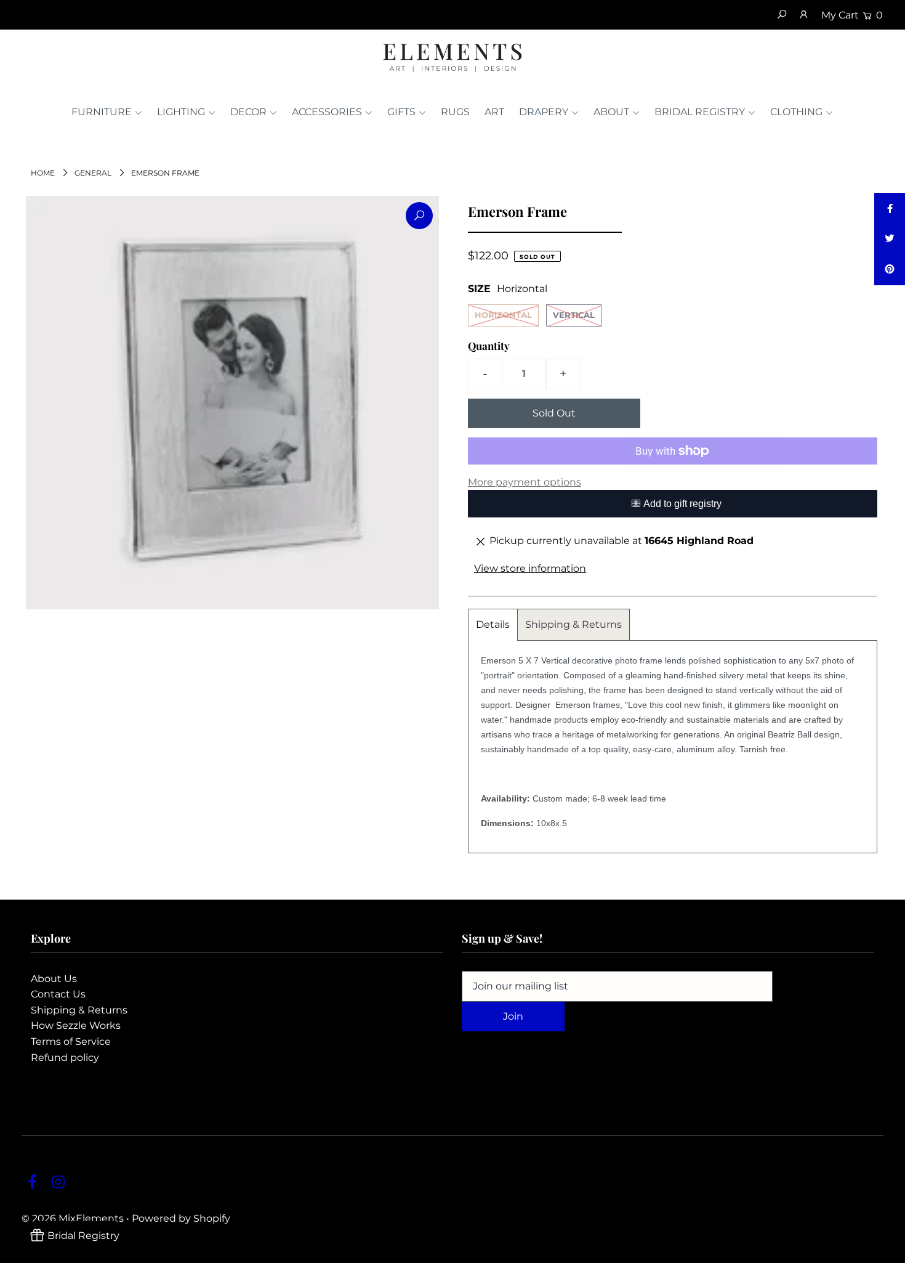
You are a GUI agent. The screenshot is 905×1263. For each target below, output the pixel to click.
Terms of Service (71, 1041)
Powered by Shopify (181, 1218)
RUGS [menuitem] (455, 112)
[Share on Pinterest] (889, 269)
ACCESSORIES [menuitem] (327, 112)
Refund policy (65, 1057)
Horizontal (503, 315)
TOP (883, 1250)
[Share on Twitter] (889, 239)
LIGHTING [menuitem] (181, 112)
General (92, 172)
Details (493, 624)
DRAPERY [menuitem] (543, 112)
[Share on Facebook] (889, 208)
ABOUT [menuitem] (611, 112)
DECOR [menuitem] (248, 112)
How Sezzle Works (76, 1025)
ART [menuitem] (494, 112)
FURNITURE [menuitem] (101, 112)
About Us (54, 979)
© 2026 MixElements (73, 1218)
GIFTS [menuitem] (401, 112)
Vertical (574, 315)
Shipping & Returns (573, 624)
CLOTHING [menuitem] (796, 112)
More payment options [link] (524, 482)
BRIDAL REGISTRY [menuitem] (699, 112)
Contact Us (58, 994)
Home (43, 172)
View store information (530, 568)
